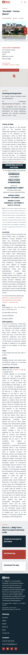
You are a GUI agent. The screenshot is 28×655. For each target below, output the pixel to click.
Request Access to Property (11, 104)
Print (16, 18)
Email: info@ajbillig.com (9, 644)
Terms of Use (12, 607)
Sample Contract (18, 162)
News (4, 630)
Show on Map (6, 58)
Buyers (4, 624)
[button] (25, 32)
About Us (5, 627)
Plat (15, 309)
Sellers (4, 620)
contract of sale (18, 370)
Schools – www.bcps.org (10, 302)
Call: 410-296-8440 (8, 641)
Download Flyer (7, 18)
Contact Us (5, 633)
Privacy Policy (5, 607)
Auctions (5, 617)
